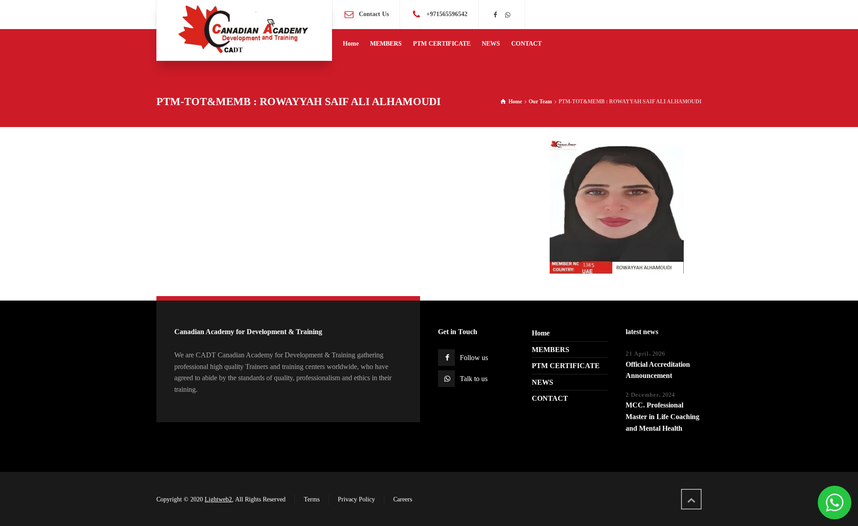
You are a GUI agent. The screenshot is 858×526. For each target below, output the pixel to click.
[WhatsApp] (507, 15)
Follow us (474, 357)
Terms (312, 499)
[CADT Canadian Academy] (244, 30)
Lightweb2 (218, 499)
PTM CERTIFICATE (566, 365)
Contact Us (374, 14)
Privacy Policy (356, 499)
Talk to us (474, 378)
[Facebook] (495, 15)
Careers (402, 499)
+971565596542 (446, 14)
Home (541, 333)
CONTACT (550, 398)
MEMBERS (550, 349)
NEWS (542, 382)
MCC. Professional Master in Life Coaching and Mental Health (662, 416)
